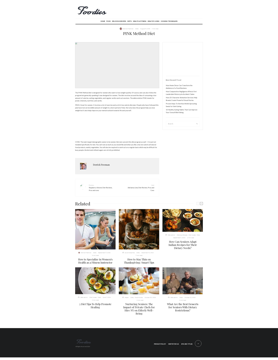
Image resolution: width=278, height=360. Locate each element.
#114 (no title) (186, 344)
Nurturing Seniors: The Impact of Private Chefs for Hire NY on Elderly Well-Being (139, 308)
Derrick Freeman (128, 29)
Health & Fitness (139, 21)
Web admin (171, 235)
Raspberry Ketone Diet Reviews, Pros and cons (100, 187)
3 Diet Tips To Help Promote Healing (95, 305)
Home (103, 21)
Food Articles (139, 297)
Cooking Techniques (169, 21)
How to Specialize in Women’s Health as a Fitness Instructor (95, 261)
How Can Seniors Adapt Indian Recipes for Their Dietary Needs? (183, 244)
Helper (127, 297)
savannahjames (130, 252)
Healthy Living (153, 21)
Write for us (173, 344)
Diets (129, 21)
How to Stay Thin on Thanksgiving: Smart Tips (139, 261)
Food (108, 21)
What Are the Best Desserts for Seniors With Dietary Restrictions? (182, 307)
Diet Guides (192, 235)
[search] (197, 123)
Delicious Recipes (119, 21)
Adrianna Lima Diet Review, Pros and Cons (141, 187)
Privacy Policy (160, 344)
